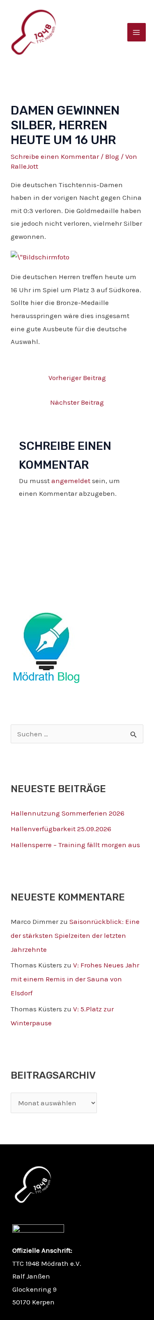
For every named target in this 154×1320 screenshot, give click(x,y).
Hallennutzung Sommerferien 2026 (67, 813)
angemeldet (70, 481)
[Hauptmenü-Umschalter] (136, 32)
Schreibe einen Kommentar (55, 156)
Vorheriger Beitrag (77, 378)
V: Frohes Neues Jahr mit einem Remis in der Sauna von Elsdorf (75, 979)
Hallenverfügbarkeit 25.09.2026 (61, 829)
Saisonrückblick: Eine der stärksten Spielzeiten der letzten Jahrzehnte (75, 935)
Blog (112, 156)
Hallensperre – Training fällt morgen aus (75, 845)
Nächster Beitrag (77, 402)
